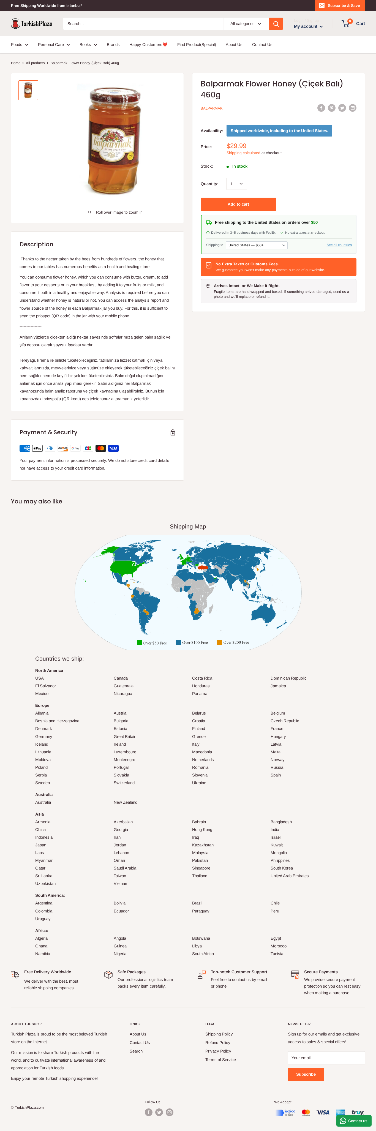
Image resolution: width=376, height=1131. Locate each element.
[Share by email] (352, 108)
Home (15, 63)
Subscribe (306, 1074)
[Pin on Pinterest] (332, 108)
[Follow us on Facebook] (148, 1112)
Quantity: (210, 183)
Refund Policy (217, 1042)
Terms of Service (220, 1059)
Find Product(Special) (196, 44)
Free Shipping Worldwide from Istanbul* (46, 5)
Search (136, 1051)
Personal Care (51, 44)
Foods (16, 44)
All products (35, 63)
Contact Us (262, 44)
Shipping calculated (243, 153)
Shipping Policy (219, 1034)
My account (306, 26)
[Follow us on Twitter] (159, 1112)
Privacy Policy (218, 1051)
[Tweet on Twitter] (342, 108)
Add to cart (238, 204)
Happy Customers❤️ (148, 44)
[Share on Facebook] (321, 108)
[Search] (276, 24)
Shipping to (214, 245)
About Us (234, 44)
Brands (113, 44)
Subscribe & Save (344, 5)
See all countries (339, 245)
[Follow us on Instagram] (169, 1112)
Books (85, 44)
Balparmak (212, 108)
